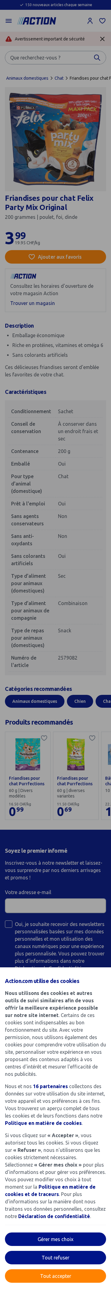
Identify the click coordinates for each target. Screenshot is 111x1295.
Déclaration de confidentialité (54, 1216)
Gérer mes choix (55, 1239)
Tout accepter (55, 1276)
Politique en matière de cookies (43, 1123)
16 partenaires (50, 1086)
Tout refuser (55, 1257)
